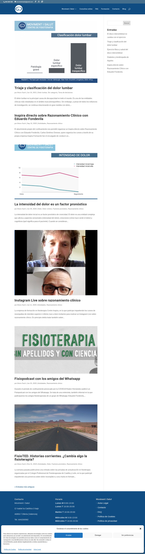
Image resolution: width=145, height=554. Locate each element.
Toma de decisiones (65, 92)
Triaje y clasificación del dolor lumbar (43, 88)
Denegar (98, 535)
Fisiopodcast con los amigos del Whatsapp (47, 379)
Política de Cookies (10, 549)
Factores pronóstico (60, 209)
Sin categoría (52, 92)
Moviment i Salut (68, 9)
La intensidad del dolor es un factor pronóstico (50, 204)
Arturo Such (21, 92)
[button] (140, 529)
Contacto (116, 9)
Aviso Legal (37, 549)
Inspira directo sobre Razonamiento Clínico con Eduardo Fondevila (51, 117)
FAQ (96, 9)
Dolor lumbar (42, 92)
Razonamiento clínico (54, 123)
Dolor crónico (47, 209)
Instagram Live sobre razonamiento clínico (47, 300)
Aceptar (68, 535)
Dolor (40, 209)
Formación (105, 9)
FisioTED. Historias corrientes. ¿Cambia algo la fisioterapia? (50, 457)
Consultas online (86, 9)
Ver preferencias (127, 535)
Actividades (42, 123)
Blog (124, 9)
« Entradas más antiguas (24, 487)
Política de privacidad (24, 549)
